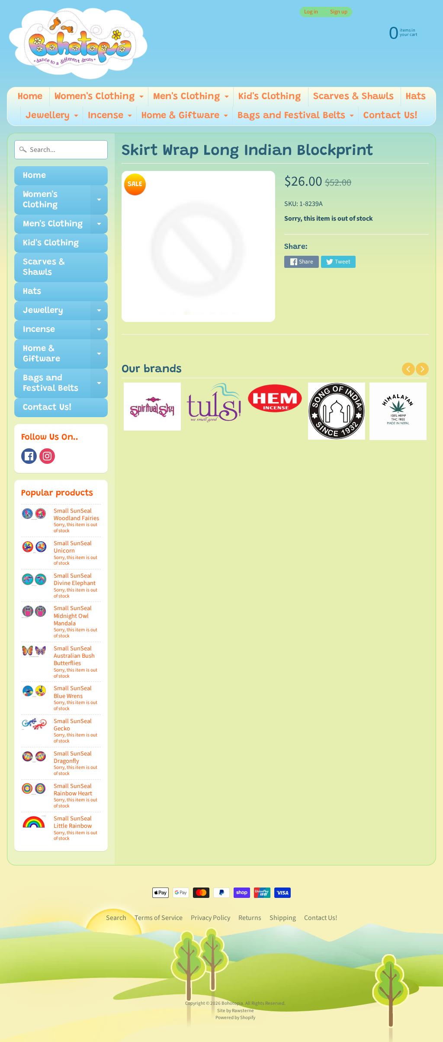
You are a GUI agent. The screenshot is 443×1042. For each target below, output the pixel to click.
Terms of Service (159, 918)
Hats (416, 97)
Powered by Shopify (235, 1017)
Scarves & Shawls (353, 97)
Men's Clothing (192, 99)
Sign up (338, 12)
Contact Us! (390, 116)
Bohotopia (232, 1003)
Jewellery (53, 118)
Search (116, 918)
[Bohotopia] (78, 43)
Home (30, 97)
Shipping (283, 918)
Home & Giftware (185, 118)
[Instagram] (47, 456)
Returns (249, 918)
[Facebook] (29, 456)
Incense (111, 118)
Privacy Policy (210, 918)
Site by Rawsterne (235, 1010)
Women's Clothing (100, 99)
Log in (311, 12)
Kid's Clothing (269, 97)
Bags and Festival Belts (297, 118)
